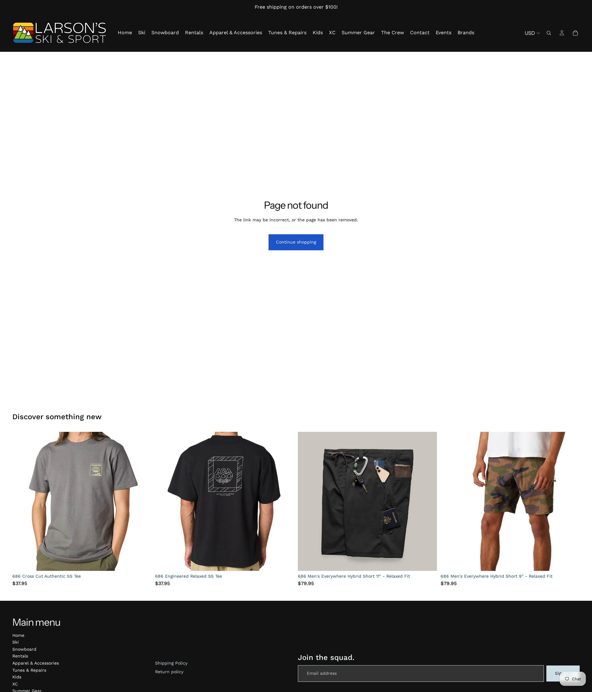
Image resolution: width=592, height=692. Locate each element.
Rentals (20, 655)
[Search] (549, 33)
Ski (15, 642)
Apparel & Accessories (35, 663)
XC (15, 684)
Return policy (169, 671)
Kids (16, 676)
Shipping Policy (171, 663)
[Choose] (141, 561)
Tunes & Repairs (29, 670)
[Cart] (575, 33)
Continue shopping (296, 242)
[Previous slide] (21, 501)
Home (18, 635)
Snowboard (24, 649)
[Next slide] (142, 501)
